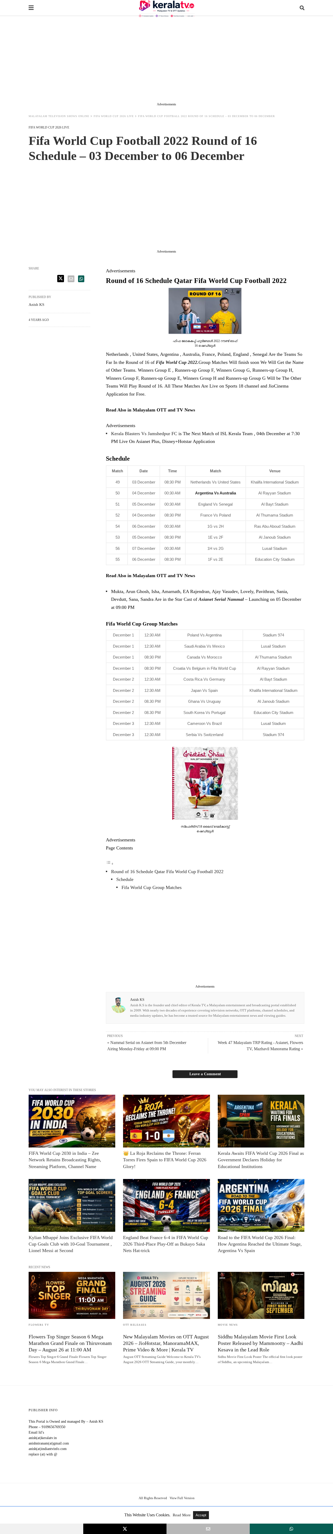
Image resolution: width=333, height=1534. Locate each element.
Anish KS (137, 1000)
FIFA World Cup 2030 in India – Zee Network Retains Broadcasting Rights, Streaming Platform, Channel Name (65, 1160)
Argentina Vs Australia (215, 493)
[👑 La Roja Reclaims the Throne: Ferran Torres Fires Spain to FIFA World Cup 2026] (166, 1121)
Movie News (228, 1324)
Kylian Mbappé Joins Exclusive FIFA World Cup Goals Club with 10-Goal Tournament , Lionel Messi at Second (71, 1244)
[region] (166, 60)
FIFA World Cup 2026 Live (114, 116)
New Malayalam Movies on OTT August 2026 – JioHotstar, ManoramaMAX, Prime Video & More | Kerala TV (166, 1343)
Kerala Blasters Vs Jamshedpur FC (144, 433)
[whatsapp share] (81, 278)
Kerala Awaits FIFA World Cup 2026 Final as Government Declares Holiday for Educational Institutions (261, 1160)
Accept (201, 1515)
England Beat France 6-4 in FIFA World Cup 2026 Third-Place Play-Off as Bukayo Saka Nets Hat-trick (165, 1244)
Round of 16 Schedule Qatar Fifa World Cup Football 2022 (167, 871)
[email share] (71, 278)
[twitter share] (60, 278)
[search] (302, 7)
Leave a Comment (205, 1074)
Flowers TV (39, 1324)
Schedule (124, 879)
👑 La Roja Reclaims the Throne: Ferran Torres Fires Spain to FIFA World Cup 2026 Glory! (164, 1160)
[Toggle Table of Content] (110, 863)
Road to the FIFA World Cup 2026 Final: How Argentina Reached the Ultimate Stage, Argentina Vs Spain (260, 1244)
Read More (182, 1515)
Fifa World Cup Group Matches (151, 887)
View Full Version (182, 1498)
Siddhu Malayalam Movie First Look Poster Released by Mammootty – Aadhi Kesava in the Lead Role (260, 1343)
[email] (208, 1529)
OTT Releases (134, 1324)
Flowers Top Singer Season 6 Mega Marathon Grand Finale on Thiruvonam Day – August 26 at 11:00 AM (70, 1343)
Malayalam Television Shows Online (59, 116)
